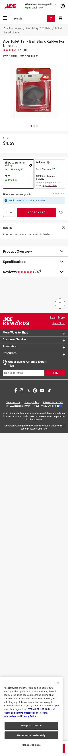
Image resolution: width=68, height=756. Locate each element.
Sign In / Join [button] (50, 185)
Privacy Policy (31, 402)
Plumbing (32, 28)
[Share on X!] (28, 389)
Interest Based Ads (53, 402)
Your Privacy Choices (45, 405)
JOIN (55, 372)
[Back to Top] (60, 304)
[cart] (61, 18)
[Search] (51, 18)
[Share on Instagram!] (21, 389)
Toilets (46, 28)
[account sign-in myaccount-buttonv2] (62, 6)
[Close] (58, 683)
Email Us (42, 428)
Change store (58, 193)
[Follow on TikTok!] (49, 389)
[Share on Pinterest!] (35, 389)
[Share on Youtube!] (42, 389)
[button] (34, 91)
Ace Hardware (13, 28)
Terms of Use (13, 402)
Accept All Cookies (31, 725)
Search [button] (18, 18)
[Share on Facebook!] (15, 389)
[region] (31, 716)
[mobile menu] (5, 17)
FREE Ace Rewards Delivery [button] (45, 177)
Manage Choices (31, 745)
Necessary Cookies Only (31, 735)
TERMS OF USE (36, 709)
